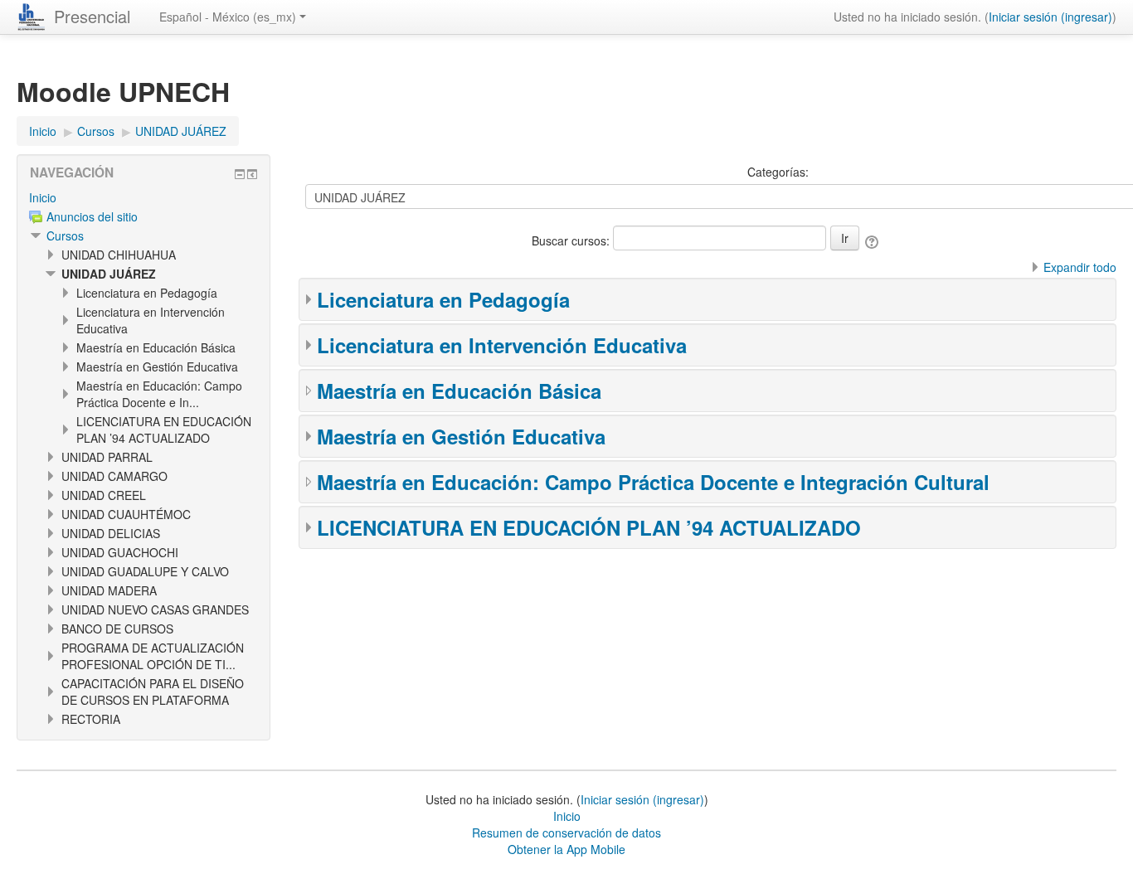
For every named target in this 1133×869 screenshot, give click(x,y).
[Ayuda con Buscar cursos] (873, 240)
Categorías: (778, 171)
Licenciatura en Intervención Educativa (502, 345)
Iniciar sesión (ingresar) (1050, 16)
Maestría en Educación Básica (459, 390)
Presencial (92, 16)
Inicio (42, 197)
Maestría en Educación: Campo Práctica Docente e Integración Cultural (653, 482)
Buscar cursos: (572, 240)
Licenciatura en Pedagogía (443, 299)
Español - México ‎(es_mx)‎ (227, 16)
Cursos (65, 235)
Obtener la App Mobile (566, 849)
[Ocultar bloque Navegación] (240, 174)
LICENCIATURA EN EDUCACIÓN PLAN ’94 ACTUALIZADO (589, 527)
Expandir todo (1079, 267)
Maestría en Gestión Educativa (461, 436)
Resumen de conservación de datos (566, 832)
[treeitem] (143, 197)
